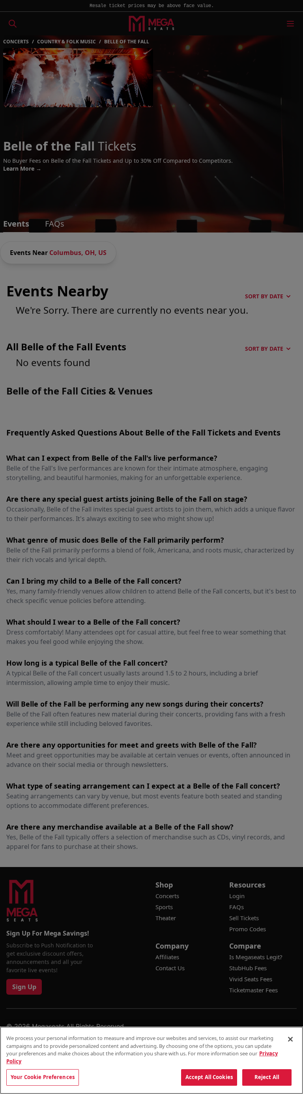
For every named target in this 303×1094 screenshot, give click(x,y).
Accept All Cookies (209, 1077)
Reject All (266, 1077)
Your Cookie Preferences (43, 1077)
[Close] (290, 1039)
